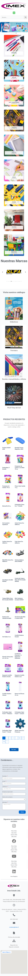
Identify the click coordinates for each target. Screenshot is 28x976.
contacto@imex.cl (14, 927)
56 (19, 738)
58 (4, 741)
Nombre (4, 776)
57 (23, 738)
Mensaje (4, 802)
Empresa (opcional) (7, 792)
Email (4, 781)
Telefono (4, 786)
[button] (2, 27)
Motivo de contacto (7, 797)
